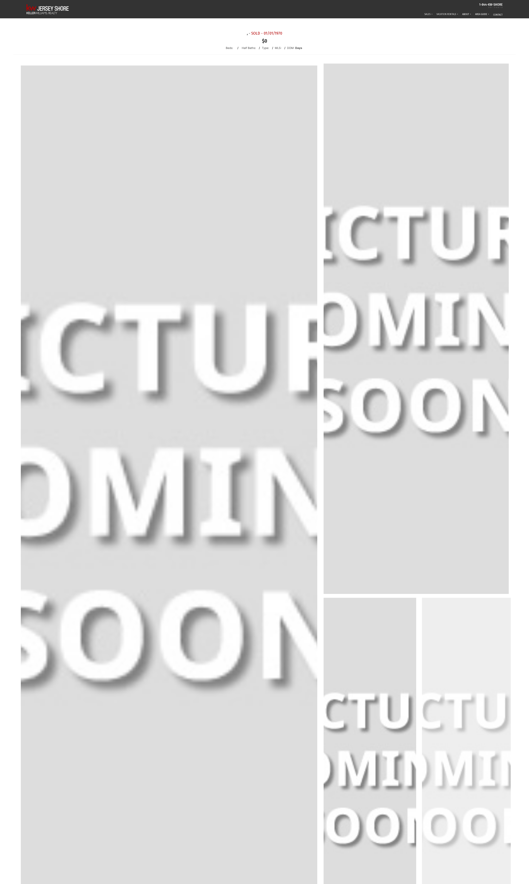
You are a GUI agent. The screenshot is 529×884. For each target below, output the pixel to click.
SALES (427, 14)
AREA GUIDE (481, 14)
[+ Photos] (467, 774)
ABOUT (465, 14)
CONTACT (498, 14)
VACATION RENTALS (446, 14)
